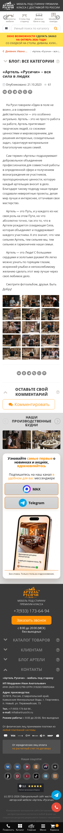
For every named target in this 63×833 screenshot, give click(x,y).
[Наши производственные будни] (17, 439)
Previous (5, 17)
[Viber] (20, 92)
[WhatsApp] (25, 92)
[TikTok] (36, 776)
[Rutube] (46, 767)
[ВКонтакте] (5, 92)
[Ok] (36, 767)
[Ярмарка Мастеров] (55, 776)
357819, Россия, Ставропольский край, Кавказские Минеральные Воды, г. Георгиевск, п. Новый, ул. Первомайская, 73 (31, 699)
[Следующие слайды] (57, 421)
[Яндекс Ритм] (8, 776)
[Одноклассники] (10, 92)
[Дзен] (55, 767)
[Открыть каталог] (6, 28)
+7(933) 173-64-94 (31, 611)
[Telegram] (15, 92)
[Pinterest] (30, 92)
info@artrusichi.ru (22, 712)
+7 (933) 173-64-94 (20, 708)
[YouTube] (27, 776)
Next (57, 17)
